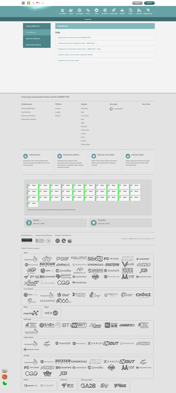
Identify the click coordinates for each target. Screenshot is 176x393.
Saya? (99, 49)
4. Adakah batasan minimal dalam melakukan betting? (75, 55)
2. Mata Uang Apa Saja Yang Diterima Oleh (71, 43)
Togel (96, 13)
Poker (131, 13)
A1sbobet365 (118, 109)
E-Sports (139, 13)
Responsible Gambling (33, 45)
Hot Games (62, 13)
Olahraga (105, 13)
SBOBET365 (90, 43)
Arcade (122, 13)
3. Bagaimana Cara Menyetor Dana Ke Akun (71, 49)
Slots (71, 13)
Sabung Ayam (147, 13)
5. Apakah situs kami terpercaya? (68, 60)
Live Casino (79, 13)
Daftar (149, 3)
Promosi (58, 109)
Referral (58, 116)
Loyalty (57, 112)
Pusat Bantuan (31, 32)
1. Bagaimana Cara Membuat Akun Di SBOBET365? (74, 37)
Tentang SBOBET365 (33, 26)
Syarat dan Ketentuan (33, 39)
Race (88, 13)
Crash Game (113, 13)
